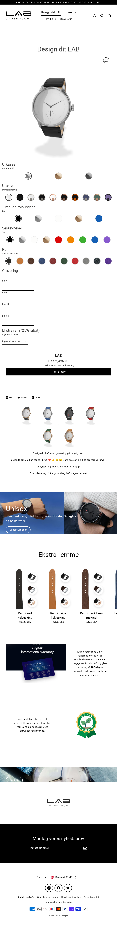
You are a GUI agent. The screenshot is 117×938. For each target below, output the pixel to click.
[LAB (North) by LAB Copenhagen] (26, 424)
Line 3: (6, 304)
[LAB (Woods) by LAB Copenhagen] (47, 446)
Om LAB (50, 19)
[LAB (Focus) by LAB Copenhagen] (69, 424)
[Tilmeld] (84, 848)
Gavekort (66, 19)
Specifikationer (18, 529)
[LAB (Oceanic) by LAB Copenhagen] (47, 424)
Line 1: (6, 280)
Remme (71, 12)
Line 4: (6, 315)
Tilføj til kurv (58, 371)
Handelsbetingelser (71, 897)
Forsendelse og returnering (58, 902)
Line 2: (6, 292)
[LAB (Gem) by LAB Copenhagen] (69, 446)
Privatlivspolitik (91, 897)
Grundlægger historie (47, 897)
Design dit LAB (51, 12)
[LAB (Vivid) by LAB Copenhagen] (90, 424)
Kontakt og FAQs (26, 897)
